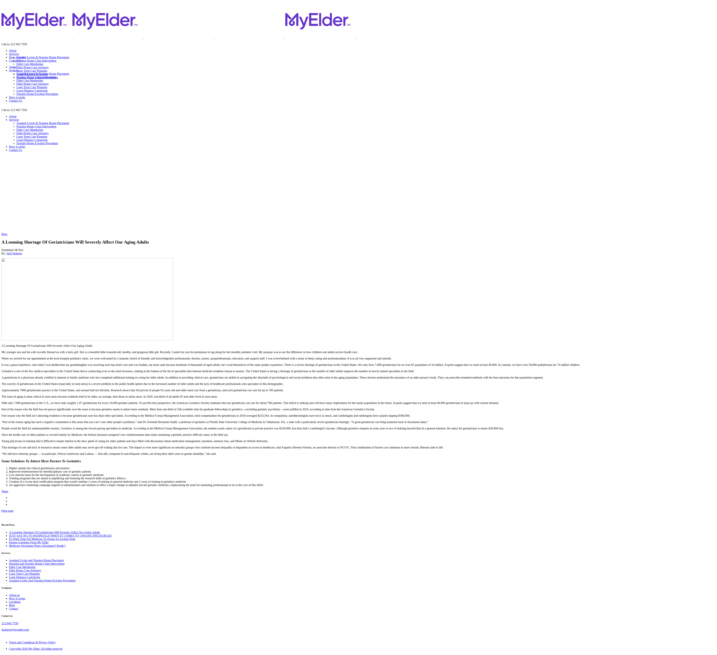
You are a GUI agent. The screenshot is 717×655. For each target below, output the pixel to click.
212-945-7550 (9, 623)
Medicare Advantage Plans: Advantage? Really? (37, 545)
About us (14, 595)
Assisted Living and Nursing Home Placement (36, 560)
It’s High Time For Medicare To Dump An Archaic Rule (42, 539)
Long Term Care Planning (24, 573)
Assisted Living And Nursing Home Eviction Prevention (42, 580)
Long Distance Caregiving (24, 577)
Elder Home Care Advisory (25, 570)
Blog (4, 234)
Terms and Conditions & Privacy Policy (32, 642)
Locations (15, 601)
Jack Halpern (14, 253)
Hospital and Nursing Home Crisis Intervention (37, 563)
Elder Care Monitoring (22, 567)
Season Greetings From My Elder (29, 542)
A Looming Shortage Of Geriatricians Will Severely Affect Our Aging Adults (54, 532)
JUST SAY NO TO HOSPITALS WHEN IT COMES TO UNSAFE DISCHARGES (60, 535)
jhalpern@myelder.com (15, 629)
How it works (17, 598)
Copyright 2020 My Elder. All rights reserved (35, 648)
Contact (13, 608)
